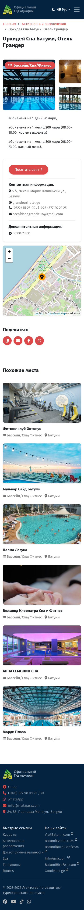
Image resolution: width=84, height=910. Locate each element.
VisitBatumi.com (58, 834)
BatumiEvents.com (60, 841)
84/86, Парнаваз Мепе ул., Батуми (34, 812)
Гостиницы (12, 865)
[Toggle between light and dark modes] (53, 9)
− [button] (9, 259)
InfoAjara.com (56, 858)
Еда (5, 858)
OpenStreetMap (57, 313)
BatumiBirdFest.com (61, 865)
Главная (9, 24)
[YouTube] (13, 902)
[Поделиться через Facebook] (28, 340)
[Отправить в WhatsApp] (39, 340)
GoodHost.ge (55, 871)
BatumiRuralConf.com (62, 847)
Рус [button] (64, 9)
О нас (12, 787)
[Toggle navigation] (76, 9)
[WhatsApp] (29, 902)
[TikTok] (21, 902)
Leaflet (38, 313)
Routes (8, 871)
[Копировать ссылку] (7, 340)
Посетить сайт (27, 169)
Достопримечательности (21, 852)
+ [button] (9, 252)
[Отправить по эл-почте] (18, 340)
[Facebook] (5, 902)
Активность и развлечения (44, 24)
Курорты (10, 834)
